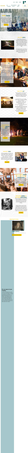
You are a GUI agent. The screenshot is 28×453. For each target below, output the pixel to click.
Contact (20, 2)
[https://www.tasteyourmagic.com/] (3, 5)
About (19, 5)
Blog (14, 2)
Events (18, 6)
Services (13, 6)
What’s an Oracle (13, 5)
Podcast (17, 2)
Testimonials (9, 6)
